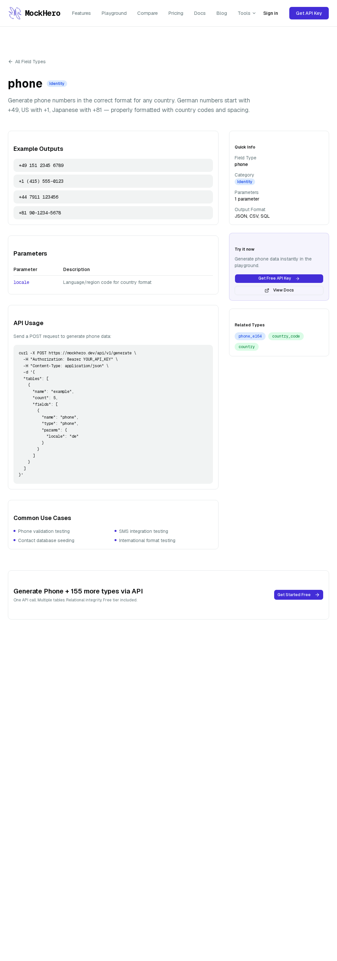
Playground (114, 13)
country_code (286, 336)
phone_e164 (250, 336)
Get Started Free (294, 594)
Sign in (270, 13)
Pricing (175, 13)
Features (81, 13)
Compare (147, 13)
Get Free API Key (274, 278)
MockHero (42, 13)
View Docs (283, 290)
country (247, 346)
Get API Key (309, 13)
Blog (221, 13)
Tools (244, 13)
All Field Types (30, 62)
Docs (200, 13)
